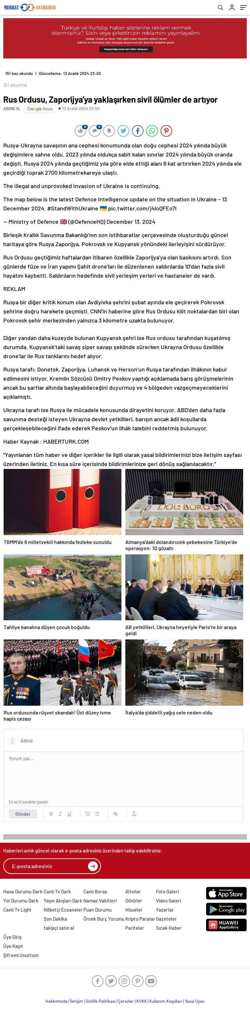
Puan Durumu (97, 910)
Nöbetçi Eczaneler (63, 910)
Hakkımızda (56, 1001)
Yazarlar (165, 910)
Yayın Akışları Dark (63, 900)
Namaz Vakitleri (100, 900)
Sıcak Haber (169, 928)
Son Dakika (55, 919)
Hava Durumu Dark (23, 891)
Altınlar (133, 891)
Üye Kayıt (13, 946)
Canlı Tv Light (17, 910)
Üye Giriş (12, 937)
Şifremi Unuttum (20, 955)
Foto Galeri (167, 891)
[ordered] (87, 814)
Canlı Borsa (95, 891)
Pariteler (134, 928)
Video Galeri (168, 900)
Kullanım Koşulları (165, 1001)
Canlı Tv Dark (57, 891)
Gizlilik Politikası (101, 1001)
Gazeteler (166, 919)
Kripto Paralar (140, 919)
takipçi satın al (59, 928)
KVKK (141, 1001)
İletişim (76, 1001)
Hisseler (134, 910)
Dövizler (133, 900)
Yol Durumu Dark (20, 900)
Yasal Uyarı (195, 1001)
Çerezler (126, 1001)
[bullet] (97, 814)
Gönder (23, 814)
